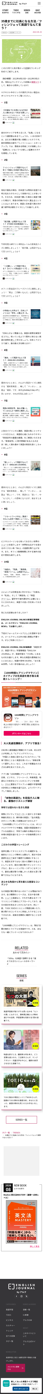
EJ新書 (26, 1315)
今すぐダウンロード (21, 1389)
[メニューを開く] (39, 3)
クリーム (5, 598)
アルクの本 (27, 1320)
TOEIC (8, 1315)
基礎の (15, 437)
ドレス (27, 633)
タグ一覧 (6, 1132)
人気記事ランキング (15, 32)
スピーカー (21, 814)
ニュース (5, 544)
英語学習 (9, 1309)
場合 (36, 92)
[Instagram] (21, 1296)
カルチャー (10, 1325)
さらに (8, 784)
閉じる (34, 1389)
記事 (27, 68)
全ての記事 (10, 1336)
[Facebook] (16, 1296)
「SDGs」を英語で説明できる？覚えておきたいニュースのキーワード (21, 961)
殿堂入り (35, 82)
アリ (15, 925)
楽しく (13, 339)
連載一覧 (26, 1309)
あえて (10, 858)
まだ (7, 139)
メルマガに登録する (13, 1367)
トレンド (9, 1330)
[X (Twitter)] (26, 1296)
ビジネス (9, 1320)
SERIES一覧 (21, 1119)
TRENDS (4, 32)
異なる (32, 200)
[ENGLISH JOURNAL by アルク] (9, 3)
